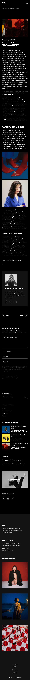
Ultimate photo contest (18, 448)
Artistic (9, 8)
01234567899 (6, 548)
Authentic (7, 460)
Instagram (15, 664)
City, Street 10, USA (7, 551)
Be (12, 498)
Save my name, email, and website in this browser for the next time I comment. (15, 369)
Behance (15, 669)
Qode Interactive (17, 677)
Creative (4, 413)
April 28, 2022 (12, 40)
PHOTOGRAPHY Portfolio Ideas (19, 431)
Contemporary (6, 411)
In (3, 498)
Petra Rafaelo (7, 260)
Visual (21, 464)
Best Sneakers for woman (18, 439)
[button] (6, 28)
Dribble (15, 667)
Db (8, 498)
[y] (15, 575)
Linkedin (15, 672)
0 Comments (17, 260)
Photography (17, 460)
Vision (4, 416)
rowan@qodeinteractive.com (11, 543)
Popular (6, 464)
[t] (15, 638)
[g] (15, 606)
